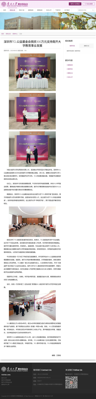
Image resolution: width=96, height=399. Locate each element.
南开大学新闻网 (6, 380)
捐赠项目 (70, 69)
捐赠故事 (39, 10)
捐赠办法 (70, 73)
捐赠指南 (30, 10)
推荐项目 (72, 46)
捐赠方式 (86, 46)
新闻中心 (15, 34)
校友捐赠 (89, 4)
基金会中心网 (5, 384)
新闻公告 (12, 10)
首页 (4, 10)
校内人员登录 (75, 4)
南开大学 (4, 378)
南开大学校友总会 (6, 382)
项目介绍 (21, 10)
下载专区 (58, 10)
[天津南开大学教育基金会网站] (14, 4)
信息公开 (48, 10)
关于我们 (67, 10)
